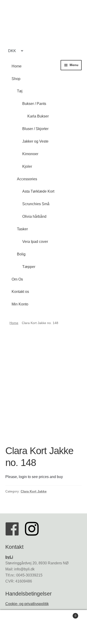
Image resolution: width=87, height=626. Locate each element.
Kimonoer (30, 154)
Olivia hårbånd (34, 216)
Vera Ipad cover (35, 242)
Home (17, 66)
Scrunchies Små (35, 204)
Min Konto (20, 304)
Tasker (22, 229)
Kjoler (27, 166)
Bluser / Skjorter (35, 129)
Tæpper (28, 267)
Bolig (21, 254)
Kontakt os (20, 292)
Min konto (14, 618)
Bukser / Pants (34, 104)
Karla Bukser (38, 116)
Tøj (20, 91)
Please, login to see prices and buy (34, 477)
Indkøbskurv (67, 614)
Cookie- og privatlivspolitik (27, 604)
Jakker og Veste (35, 141)
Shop (16, 79)
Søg (43, 618)
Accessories (27, 179)
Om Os (17, 279)
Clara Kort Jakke (34, 491)
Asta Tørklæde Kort (38, 191)
